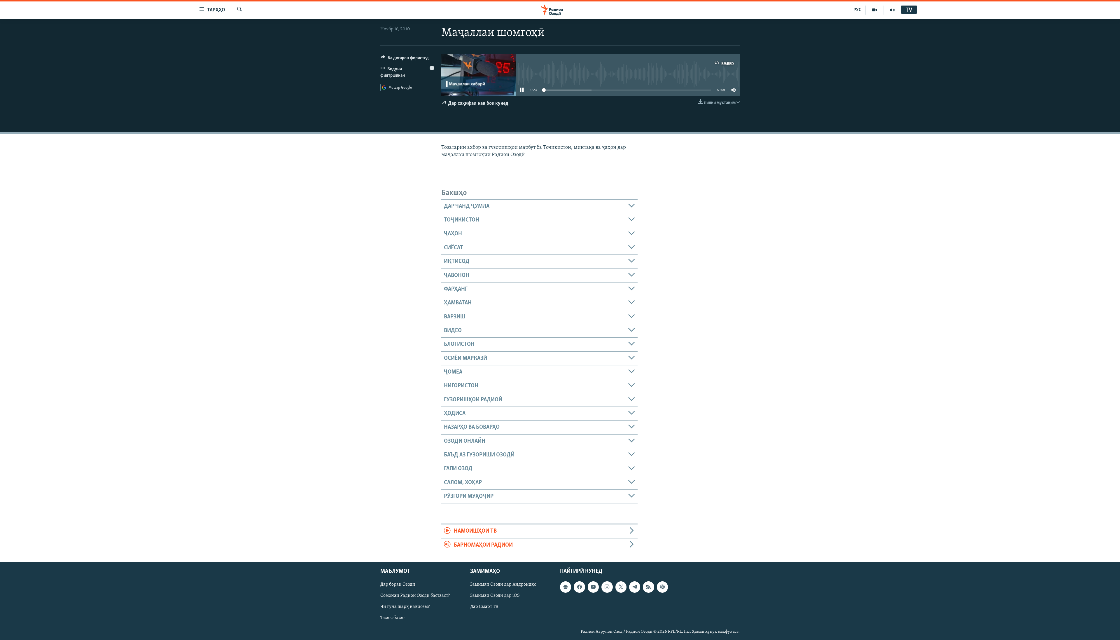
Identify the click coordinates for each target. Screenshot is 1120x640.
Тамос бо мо (392, 618)
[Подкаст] (662, 586)
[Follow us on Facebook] (579, 586)
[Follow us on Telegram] (634, 586)
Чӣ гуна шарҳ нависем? (405, 606)
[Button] (405, 59)
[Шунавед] (892, 10)
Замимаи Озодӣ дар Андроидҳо (503, 584)
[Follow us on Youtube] (593, 586)
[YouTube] (874, 10)
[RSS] (648, 586)
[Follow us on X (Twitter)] (620, 586)
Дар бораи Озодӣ (397, 584)
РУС (857, 10)
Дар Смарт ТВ (484, 606)
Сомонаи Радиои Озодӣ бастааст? (415, 595)
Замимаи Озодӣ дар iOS (495, 595)
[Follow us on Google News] (565, 586)
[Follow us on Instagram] (606, 586)
